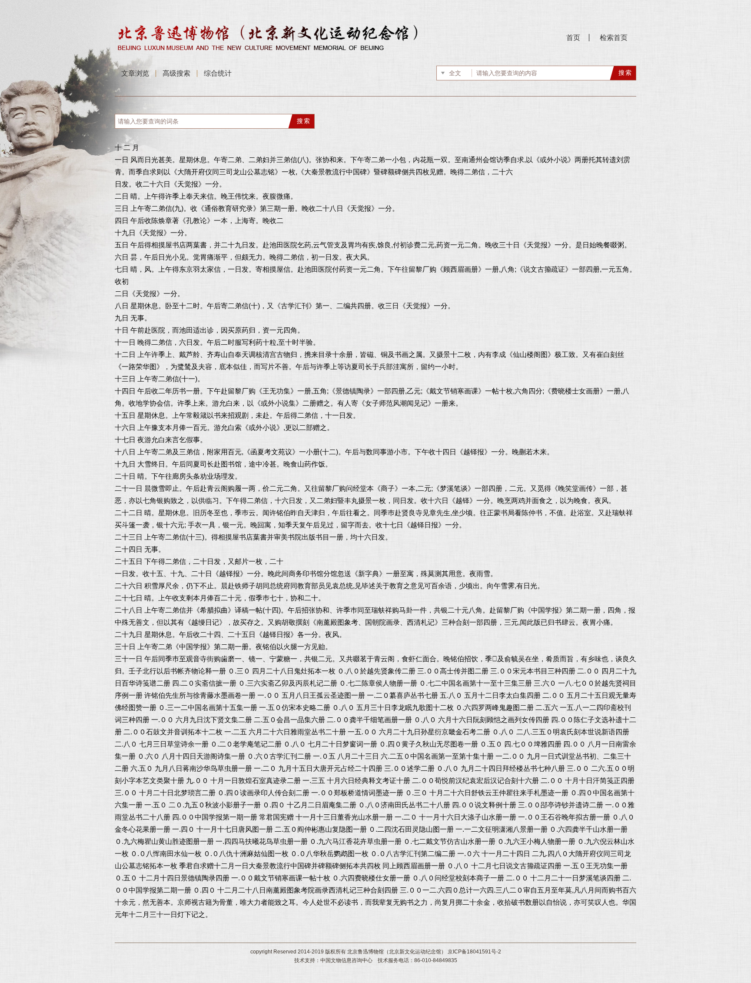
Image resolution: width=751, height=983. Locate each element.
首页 (573, 37)
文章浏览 (135, 73)
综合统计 (218, 73)
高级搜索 (176, 73)
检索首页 (614, 37)
